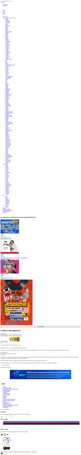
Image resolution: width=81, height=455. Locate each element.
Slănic (7, 132)
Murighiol (8, 98)
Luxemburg (8, 183)
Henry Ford (34, 451)
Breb (7, 36)
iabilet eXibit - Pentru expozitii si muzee (11, 389)
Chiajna (7, 46)
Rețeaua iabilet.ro (6, 394)
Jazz (6, 205)
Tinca (7, 148)
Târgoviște (8, 139)
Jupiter (7, 85)
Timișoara (7, 147)
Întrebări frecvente (6, 393)
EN (4, 11)
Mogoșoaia (8, 95)
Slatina (7, 133)
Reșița (7, 119)
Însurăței (7, 84)
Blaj (6, 30)
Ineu (6, 83)
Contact (4, 386)
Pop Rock (8, 204)
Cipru (7, 170)
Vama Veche (8, 157)
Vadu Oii (7, 154)
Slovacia (7, 191)
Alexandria (8, 22)
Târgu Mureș (8, 143)
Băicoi (7, 27)
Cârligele (7, 44)
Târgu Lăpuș (8, 142)
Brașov (7, 35)
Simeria (7, 128)
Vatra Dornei (8, 159)
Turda (7, 152)
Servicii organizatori (7, 387)
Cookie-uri (5, 392)
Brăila (7, 33)
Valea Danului (8, 155)
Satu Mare (8, 124)
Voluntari (7, 162)
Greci (7, 75)
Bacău (7, 24)
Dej (6, 61)
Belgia (7, 166)
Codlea (7, 53)
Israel (7, 179)
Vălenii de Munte (9, 156)
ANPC (4, 398)
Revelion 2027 (6, 402)
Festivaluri (8, 202)
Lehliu (7, 86)
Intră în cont (5, 4)
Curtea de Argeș (9, 59)
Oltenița (7, 99)
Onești (7, 100)
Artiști (4, 395)
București (7, 20)
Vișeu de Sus (8, 160)
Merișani (7, 93)
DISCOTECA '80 (6, 237)
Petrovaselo (8, 104)
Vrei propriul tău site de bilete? (9, 399)
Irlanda (7, 178)
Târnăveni (8, 146)
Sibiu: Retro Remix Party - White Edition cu (14, 257)
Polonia (7, 189)
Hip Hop (7, 201)
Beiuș (7, 28)
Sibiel (7, 125)
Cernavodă (8, 45)
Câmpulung (8, 41)
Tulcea (7, 151)
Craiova (7, 57)
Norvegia (7, 187)
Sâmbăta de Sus (9, 122)
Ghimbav (7, 72)
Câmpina (7, 40)
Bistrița (7, 29)
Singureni (7, 131)
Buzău (7, 38)
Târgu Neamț (8, 144)
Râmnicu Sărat (8, 115)
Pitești (7, 107)
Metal (7, 198)
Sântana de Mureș (9, 123)
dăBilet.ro (5, 397)
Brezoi (7, 37)
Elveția (7, 173)
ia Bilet (2, 235)
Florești (7, 68)
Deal (6, 60)
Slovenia (7, 192)
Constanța (8, 54)
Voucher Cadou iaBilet (7, 406)
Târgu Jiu (7, 141)
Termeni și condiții (6, 390)
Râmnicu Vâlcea (9, 116)
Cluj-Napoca (8, 52)
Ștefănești (7, 136)
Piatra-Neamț (8, 106)
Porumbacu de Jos (9, 112)
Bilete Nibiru (5, 407)
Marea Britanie (9, 184)
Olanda (7, 188)
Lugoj (7, 87)
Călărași (7, 39)
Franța (7, 174)
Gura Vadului (8, 77)
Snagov (7, 135)
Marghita (7, 91)
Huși (6, 79)
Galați (7, 71)
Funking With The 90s (7, 277)
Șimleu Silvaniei (9, 130)
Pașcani (7, 102)
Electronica (8, 199)
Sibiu (7, 126)
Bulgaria (7, 167)
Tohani (7, 149)
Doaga (7, 63)
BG (4, 12)
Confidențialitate (6, 391)
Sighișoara (8, 127)
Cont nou (5, 5)
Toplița (7, 150)
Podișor (7, 110)
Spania (7, 194)
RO (4, 10)
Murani (7, 96)
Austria (7, 165)
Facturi (4, 401)
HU (4, 13)
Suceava (7, 138)
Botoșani (7, 32)
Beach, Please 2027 (7, 403)
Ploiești (7, 109)
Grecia (7, 176)
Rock (7, 196)
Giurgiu (7, 73)
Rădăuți (7, 114)
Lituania (7, 182)
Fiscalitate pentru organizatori (9, 400)
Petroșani (7, 103)
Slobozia (7, 134)
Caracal (7, 43)
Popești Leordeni (9, 111)
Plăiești (7, 108)
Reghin (7, 118)
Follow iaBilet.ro (40, 326)
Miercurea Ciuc (9, 94)
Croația (7, 171)
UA (4, 14)
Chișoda (7, 48)
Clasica (7, 203)
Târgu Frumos (8, 140)
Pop (6, 197)
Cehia (7, 168)
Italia (7, 180)
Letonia (7, 181)
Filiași (7, 67)
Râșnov (7, 117)
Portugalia (8, 190)
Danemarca (8, 172)
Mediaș (7, 92)
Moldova (7, 186)
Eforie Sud (8, 65)
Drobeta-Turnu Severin (10, 64)
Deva (7, 62)
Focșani (7, 70)
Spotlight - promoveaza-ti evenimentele (11, 405)
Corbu (7, 55)
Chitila (7, 49)
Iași (6, 80)
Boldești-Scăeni (9, 31)
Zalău (7, 163)
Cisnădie (7, 51)
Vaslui (7, 158)
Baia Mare (8, 25)
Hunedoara (8, 78)
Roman (7, 120)
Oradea (7, 101)
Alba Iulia (8, 21)
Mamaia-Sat (8, 88)
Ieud (6, 82)
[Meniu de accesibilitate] (2, 453)
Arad (7, 23)
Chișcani (7, 47)
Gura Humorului (9, 76)
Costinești (7, 56)
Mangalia (7, 90)
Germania (7, 175)
